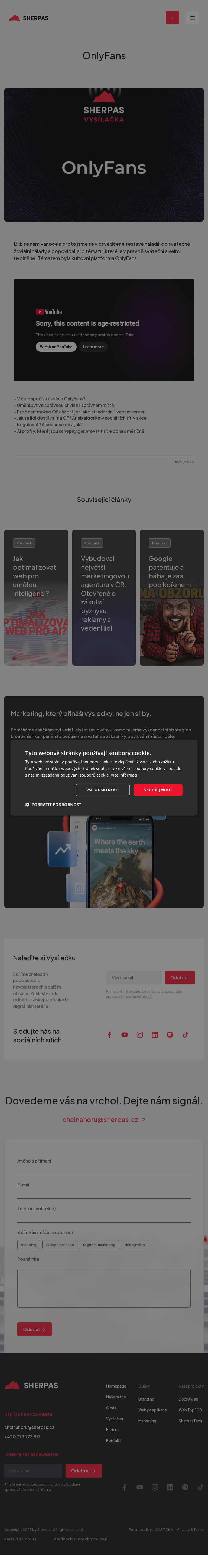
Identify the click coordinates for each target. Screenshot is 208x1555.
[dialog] (103, 777)
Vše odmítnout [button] (102, 789)
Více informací (124, 775)
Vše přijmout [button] (158, 789)
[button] (54, 805)
